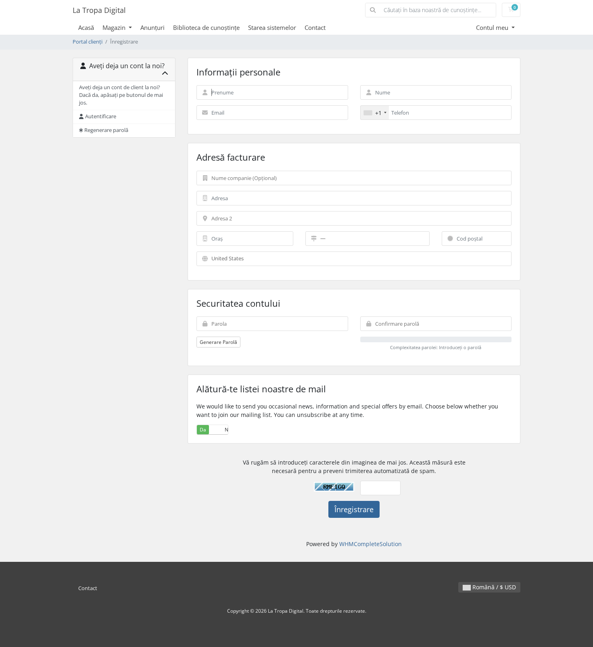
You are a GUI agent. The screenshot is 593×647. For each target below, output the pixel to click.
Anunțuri (152, 27)
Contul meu (493, 27)
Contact (315, 27)
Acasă (86, 27)
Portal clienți (87, 41)
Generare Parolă (218, 342)
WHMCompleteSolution (370, 544)
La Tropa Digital (99, 10)
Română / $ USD (493, 587)
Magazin (114, 27)
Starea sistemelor (272, 27)
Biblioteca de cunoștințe (206, 27)
